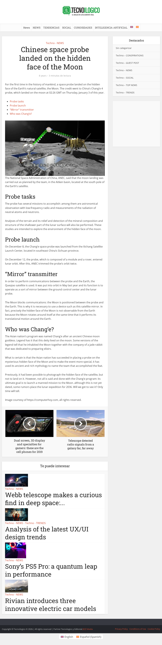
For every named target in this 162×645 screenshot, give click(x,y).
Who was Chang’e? (21, 113)
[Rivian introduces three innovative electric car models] (16, 586)
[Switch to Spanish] (137, 27)
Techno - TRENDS (35, 523)
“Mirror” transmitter (22, 109)
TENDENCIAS (51, 27)
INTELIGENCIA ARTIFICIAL (111, 27)
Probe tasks (17, 101)
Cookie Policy (154, 628)
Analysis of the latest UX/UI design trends (46, 533)
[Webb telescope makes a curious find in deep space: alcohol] (16, 480)
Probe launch (18, 105)
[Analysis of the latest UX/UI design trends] (16, 514)
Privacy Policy (121, 628)
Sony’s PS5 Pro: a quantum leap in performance (51, 570)
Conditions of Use (137, 628)
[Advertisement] (136, 124)
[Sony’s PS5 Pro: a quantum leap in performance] (15, 550)
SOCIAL (66, 27)
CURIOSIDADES (83, 27)
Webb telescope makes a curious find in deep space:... (53, 499)
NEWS (36, 27)
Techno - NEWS (55, 43)
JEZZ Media (88, 629)
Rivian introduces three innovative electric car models (50, 604)
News (26, 27)
